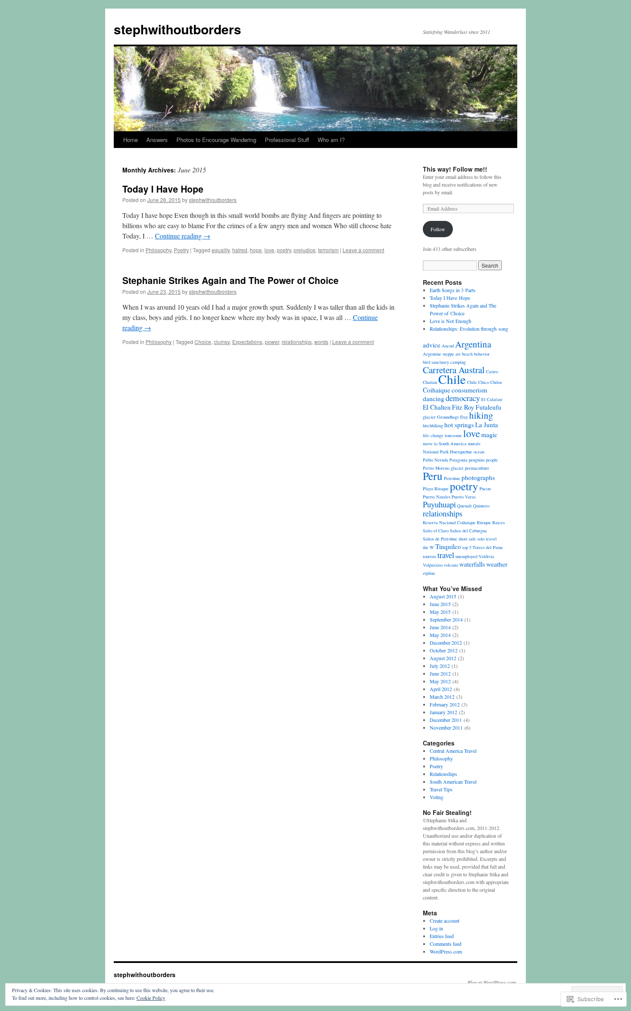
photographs (478, 477)
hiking (481, 415)
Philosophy (158, 250)
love (269, 250)
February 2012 (445, 704)
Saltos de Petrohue (440, 539)
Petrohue (452, 478)
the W (428, 547)
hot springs (459, 424)
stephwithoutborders (177, 29)
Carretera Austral (454, 369)
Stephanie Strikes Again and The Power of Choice (230, 280)
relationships (297, 341)
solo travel (487, 539)
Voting (436, 797)
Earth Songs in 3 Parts (453, 290)
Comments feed (445, 943)
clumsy (222, 341)
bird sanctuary (436, 362)
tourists (429, 556)
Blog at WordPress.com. (492, 982)
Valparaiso (433, 565)
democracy (463, 397)
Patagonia (458, 460)
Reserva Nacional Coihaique (449, 522)
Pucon (485, 489)
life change (433, 435)
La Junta (486, 424)
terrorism (328, 250)
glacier (429, 417)
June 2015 (440, 604)
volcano (451, 565)
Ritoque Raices (491, 522)
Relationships (443, 773)
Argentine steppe (438, 354)
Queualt (464, 506)
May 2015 (440, 611)
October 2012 (444, 650)
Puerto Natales (436, 497)
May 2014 (440, 634)
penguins (477, 460)
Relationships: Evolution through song (469, 328)
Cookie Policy (151, 997)
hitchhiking (433, 426)
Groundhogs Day (452, 417)
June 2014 (440, 627)
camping (458, 362)
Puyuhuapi (439, 504)
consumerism (469, 390)
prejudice (305, 250)
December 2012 (446, 642)
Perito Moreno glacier (443, 468)
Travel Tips (441, 789)
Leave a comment (363, 250)
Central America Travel (453, 750)
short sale (467, 539)
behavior (482, 354)
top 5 (466, 547)
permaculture (477, 468)
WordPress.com (446, 951)
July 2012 (440, 665)
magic (489, 434)
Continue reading (182, 235)
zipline (429, 573)
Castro (492, 371)
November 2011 (446, 727)
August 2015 (443, 596)
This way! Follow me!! (455, 169)
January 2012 (443, 712)
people (492, 460)
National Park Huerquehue (447, 452)
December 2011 (446, 719)
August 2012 (443, 658)
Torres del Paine (488, 547)
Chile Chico (478, 382)
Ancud (448, 346)
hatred (239, 250)
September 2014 (446, 619)
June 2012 (440, 673)
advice (431, 345)
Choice (202, 341)
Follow (438, 229)
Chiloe (496, 382)
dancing (433, 398)
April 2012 (441, 688)
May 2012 (440, 681)
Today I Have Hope (162, 188)
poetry (284, 250)
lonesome (453, 435)
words (321, 341)
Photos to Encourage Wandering (216, 140)
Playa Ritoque (436, 489)
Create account (444, 920)
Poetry (181, 250)
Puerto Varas (464, 497)
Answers (157, 140)
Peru (433, 475)
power (272, 341)
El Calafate (492, 399)
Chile (452, 379)
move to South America (445, 444)
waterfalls (472, 564)
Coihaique (436, 390)
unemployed (466, 556)
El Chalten (437, 407)
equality (221, 250)
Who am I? (331, 140)
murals (474, 444)
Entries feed (442, 936)
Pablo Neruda (435, 460)
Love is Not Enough (450, 320)
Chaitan (430, 382)
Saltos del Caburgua (468, 531)
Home (130, 140)
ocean (478, 452)
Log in (436, 928)
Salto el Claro (436, 531)
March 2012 (442, 696)
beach (467, 354)
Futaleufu (488, 407)
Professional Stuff (287, 140)
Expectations (247, 341)
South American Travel (453, 781)
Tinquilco (448, 546)
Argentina (473, 344)
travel (445, 554)
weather (496, 564)
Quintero (481, 506)
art (458, 354)
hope (256, 250)
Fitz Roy (463, 407)
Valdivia (486, 556)
